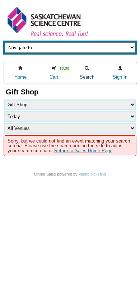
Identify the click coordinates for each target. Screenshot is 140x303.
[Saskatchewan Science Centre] (47, 37)
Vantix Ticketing (92, 174)
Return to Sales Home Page (83, 150)
